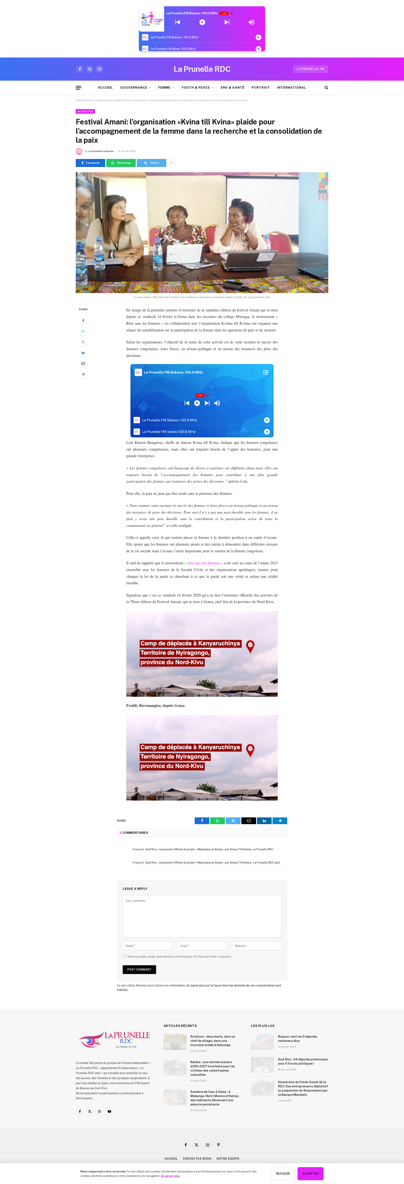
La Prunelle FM (311, 69)
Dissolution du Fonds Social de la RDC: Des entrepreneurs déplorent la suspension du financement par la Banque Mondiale (303, 1088)
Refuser (283, 1173)
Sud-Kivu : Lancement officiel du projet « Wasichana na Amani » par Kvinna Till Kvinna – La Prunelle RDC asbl (212, 862)
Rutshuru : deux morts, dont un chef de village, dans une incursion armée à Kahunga (212, 1041)
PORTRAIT (261, 87)
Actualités (85, 111)
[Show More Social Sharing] (171, 163)
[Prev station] (226, 22)
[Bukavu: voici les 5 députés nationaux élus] (262, 1042)
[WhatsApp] (83, 331)
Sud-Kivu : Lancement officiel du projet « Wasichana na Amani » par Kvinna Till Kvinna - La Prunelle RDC (209, 849)
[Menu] (78, 87)
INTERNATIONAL (291, 87)
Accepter (310, 1173)
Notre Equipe (228, 1158)
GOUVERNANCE (134, 87)
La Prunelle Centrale (100, 151)
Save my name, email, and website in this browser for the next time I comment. (179, 956)
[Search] (326, 87)
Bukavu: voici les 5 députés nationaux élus (297, 1039)
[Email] (83, 363)
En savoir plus (170, 1175)
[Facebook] (83, 320)
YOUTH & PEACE (195, 87)
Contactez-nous (197, 1158)
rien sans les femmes (203, 562)
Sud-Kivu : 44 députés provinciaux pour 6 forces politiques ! (303, 1061)
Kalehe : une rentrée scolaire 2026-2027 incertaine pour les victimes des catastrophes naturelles (212, 1068)
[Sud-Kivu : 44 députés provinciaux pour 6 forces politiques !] (262, 1065)
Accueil (171, 1158)
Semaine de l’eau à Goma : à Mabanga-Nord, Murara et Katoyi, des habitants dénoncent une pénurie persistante (214, 1098)
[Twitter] (83, 342)
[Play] (202, 22)
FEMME (164, 87)
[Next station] (177, 22)
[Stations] (265, 372)
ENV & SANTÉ (233, 87)
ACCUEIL (105, 87)
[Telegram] (83, 374)
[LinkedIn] (83, 352)
